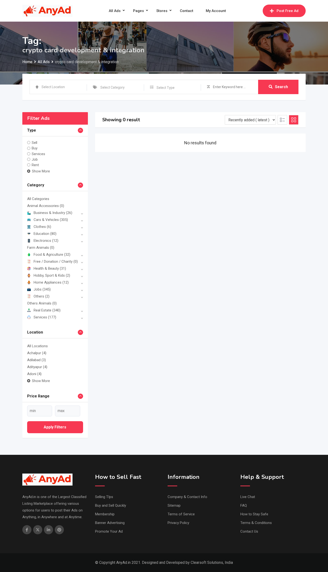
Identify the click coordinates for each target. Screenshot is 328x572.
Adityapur (37, 367)
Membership (105, 514)
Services (38, 154)
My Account (216, 11)
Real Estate (47, 310)
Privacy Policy (178, 523)
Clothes (42, 227)
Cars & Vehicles (51, 220)
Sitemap (174, 505)
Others (41, 296)
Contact (186, 11)
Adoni (34, 374)
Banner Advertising (110, 523)
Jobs (42, 289)
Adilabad (36, 360)
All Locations (37, 346)
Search (281, 87)
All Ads (115, 11)
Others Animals (42, 303)
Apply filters (55, 427)
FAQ (243, 505)
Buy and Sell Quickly (110, 505)
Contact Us (249, 531)
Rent (35, 165)
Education (45, 233)
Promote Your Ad (109, 531)
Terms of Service (181, 514)
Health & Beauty (50, 268)
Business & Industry (53, 213)
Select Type (166, 88)
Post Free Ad (287, 11)
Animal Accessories (45, 206)
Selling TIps (104, 497)
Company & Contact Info (187, 497)
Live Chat (247, 497)
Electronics (46, 240)
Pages (138, 11)
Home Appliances (51, 282)
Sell (34, 142)
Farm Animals (40, 247)
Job (35, 159)
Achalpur (36, 353)
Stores (161, 11)
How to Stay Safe (254, 514)
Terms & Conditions (256, 523)
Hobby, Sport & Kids (52, 275)
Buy (34, 148)
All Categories (38, 199)
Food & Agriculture (52, 254)
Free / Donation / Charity (56, 261)
